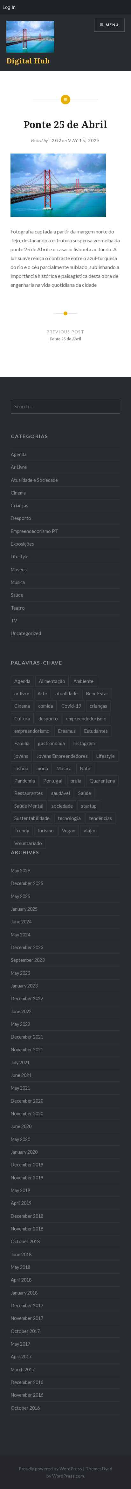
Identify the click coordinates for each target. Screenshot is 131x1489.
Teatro (18, 608)
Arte (42, 693)
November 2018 (27, 1228)
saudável (60, 793)
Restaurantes (28, 793)
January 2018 (24, 1292)
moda (42, 768)
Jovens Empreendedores (62, 756)
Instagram (84, 743)
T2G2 (55, 140)
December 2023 (27, 947)
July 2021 (20, 1062)
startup (89, 806)
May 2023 (20, 973)
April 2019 (21, 1203)
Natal (86, 768)
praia (76, 781)
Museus (19, 569)
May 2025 (20, 896)
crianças (98, 706)
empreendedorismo (86, 718)
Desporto (21, 518)
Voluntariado (28, 843)
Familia (22, 743)
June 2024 (21, 921)
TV (14, 620)
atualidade (66, 693)
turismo (46, 830)
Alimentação (52, 681)
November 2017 (27, 1318)
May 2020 (20, 1139)
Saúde (17, 595)
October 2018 (25, 1241)
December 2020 (27, 1101)
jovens (21, 756)
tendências (100, 818)
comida (45, 706)
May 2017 (20, 1344)
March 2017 (23, 1369)
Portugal (52, 781)
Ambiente (83, 681)
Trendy (21, 830)
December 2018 (27, 1216)
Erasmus (67, 731)
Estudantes (96, 731)
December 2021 (27, 1037)
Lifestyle (19, 556)
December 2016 (27, 1382)
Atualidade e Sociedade (34, 480)
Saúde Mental (28, 806)
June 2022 (21, 1011)
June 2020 (21, 1126)
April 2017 (21, 1356)
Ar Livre (19, 467)
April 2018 (21, 1279)
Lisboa (21, 768)
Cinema (18, 492)
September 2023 (28, 960)
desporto (48, 718)
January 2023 (24, 985)
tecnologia (69, 818)
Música (18, 582)
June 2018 (21, 1254)
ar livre (21, 693)
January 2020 (24, 1152)
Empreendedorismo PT (34, 531)
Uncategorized (26, 633)
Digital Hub (28, 60)
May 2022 (20, 1024)
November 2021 (27, 1049)
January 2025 (24, 909)
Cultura (22, 718)
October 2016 (25, 1408)
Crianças (19, 505)
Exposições (22, 544)
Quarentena (102, 781)
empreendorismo (32, 731)
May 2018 (20, 1267)
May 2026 (20, 870)
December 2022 (27, 998)
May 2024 (20, 934)
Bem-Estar (97, 693)
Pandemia (24, 781)
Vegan (68, 830)
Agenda (18, 454)
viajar (90, 830)
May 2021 (20, 1088)
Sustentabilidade (32, 818)
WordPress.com (68, 1476)
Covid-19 (71, 706)
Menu (112, 24)
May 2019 (20, 1190)
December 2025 (27, 883)
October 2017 (25, 1331)
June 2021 (21, 1075)
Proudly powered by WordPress (50, 1468)
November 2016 (27, 1395)
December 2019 (27, 1164)
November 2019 (27, 1177)
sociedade (62, 806)
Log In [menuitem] (9, 7)
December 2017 (27, 1305)
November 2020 (27, 1113)
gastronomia (51, 743)
